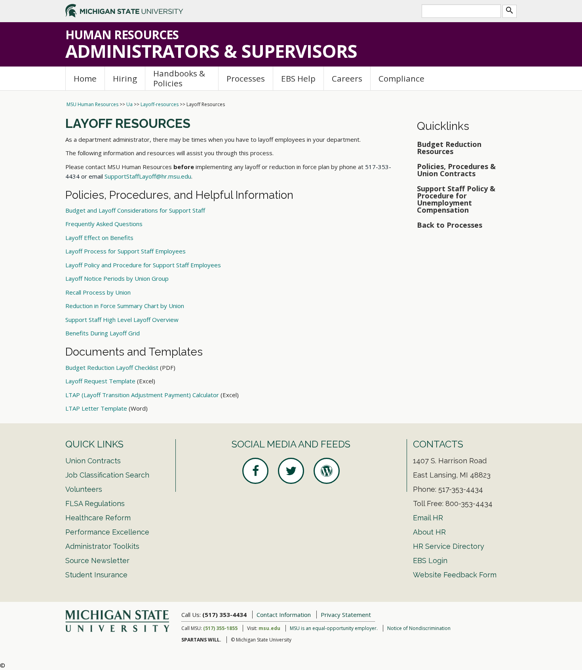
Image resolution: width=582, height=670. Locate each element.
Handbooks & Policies (179, 78)
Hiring (125, 78)
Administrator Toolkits (102, 546)
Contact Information (284, 615)
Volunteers (83, 489)
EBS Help (298, 78)
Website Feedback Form (454, 575)
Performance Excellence (107, 532)
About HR (429, 532)
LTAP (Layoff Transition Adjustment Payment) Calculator (142, 395)
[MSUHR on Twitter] (291, 471)
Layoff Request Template (100, 381)
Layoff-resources (160, 104)
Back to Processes (449, 225)
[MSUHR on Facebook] (255, 471)
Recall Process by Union (98, 292)
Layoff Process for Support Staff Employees (125, 251)
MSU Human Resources (92, 104)
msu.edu (269, 628)
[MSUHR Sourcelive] (327, 471)
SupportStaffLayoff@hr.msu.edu (148, 176)
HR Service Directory (448, 546)
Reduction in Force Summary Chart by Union (124, 306)
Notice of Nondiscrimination (419, 628)
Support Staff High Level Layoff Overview (122, 320)
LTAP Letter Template (96, 408)
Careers (347, 78)
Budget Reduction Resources (449, 147)
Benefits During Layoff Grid (102, 333)
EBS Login (430, 560)
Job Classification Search (107, 475)
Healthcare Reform (98, 518)
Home (85, 78)
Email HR (428, 518)
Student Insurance (96, 575)
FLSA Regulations (95, 503)
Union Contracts (93, 461)
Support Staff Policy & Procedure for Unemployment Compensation (456, 199)
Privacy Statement (346, 615)
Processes (245, 78)
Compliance (401, 78)
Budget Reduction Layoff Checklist (111, 367)
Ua (129, 104)
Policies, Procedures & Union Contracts (456, 170)
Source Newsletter (97, 560)
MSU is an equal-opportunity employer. (334, 628)
